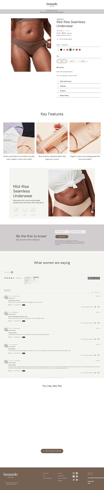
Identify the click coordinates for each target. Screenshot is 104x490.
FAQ (44, 475)
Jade (73, 49)
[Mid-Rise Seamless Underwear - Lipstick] (24, 432)
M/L (72, 61)
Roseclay (79, 49)
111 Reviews (67, 30)
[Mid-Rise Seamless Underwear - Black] (8, 432)
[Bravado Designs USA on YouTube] (74, 476)
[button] (94, 278)
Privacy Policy (61, 475)
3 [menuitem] (48, 377)
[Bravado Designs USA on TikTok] (74, 480)
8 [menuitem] (57, 377)
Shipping (59, 35)
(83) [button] (32, 277)
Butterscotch (64, 49)
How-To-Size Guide (47, 478)
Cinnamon (67, 49)
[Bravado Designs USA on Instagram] (74, 473)
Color (62, 45)
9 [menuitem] (59, 377)
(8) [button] (31, 280)
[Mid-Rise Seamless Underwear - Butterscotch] (11, 432)
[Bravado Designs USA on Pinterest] (77, 476)
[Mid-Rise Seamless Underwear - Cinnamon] (15, 432)
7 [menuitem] (55, 377)
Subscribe (62, 236)
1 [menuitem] (44, 377)
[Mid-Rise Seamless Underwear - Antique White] (5, 432)
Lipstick (76, 49)
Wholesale (60, 480)
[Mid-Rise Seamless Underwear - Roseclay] (15, 434)
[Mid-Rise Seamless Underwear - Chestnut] (18, 432)
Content (63, 91)
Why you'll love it (66, 81)
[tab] (7, 290)
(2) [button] (31, 281)
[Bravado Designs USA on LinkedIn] (77, 480)
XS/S (62, 61)
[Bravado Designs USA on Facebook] (77, 473)
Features (63, 86)
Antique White (58, 49)
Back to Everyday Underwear (53, 451)
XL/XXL (83, 61)
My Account (46, 473)
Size (58, 56)
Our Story (60, 473)
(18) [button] (31, 278)
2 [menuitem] (46, 377)
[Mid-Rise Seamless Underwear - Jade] (21, 432)
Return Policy (64, 95)
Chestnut (70, 49)
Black (61, 49)
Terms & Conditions (62, 478)
